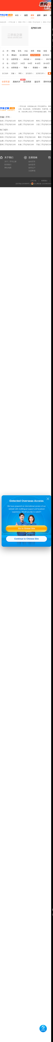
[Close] (47, 498)
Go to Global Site (26, 528)
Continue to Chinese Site (26, 539)
